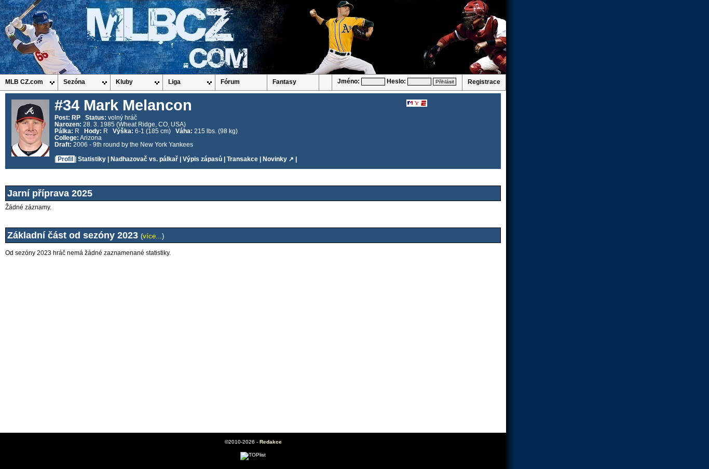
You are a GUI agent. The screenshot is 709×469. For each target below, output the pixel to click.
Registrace (484, 82)
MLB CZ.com (24, 82)
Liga (174, 82)
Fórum (230, 82)
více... (152, 236)
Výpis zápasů (202, 159)
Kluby (124, 82)
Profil (65, 159)
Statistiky (92, 159)
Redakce (271, 442)
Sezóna (74, 82)
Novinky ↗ (278, 159)
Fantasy (284, 82)
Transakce (242, 159)
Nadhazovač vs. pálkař (144, 159)
